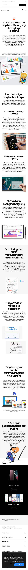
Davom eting (22, 5)
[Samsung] (5, 10)
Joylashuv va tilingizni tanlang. (8, 1)
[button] (14, 533)
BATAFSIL (14, 489)
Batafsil (22, 561)
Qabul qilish (19, 564)
